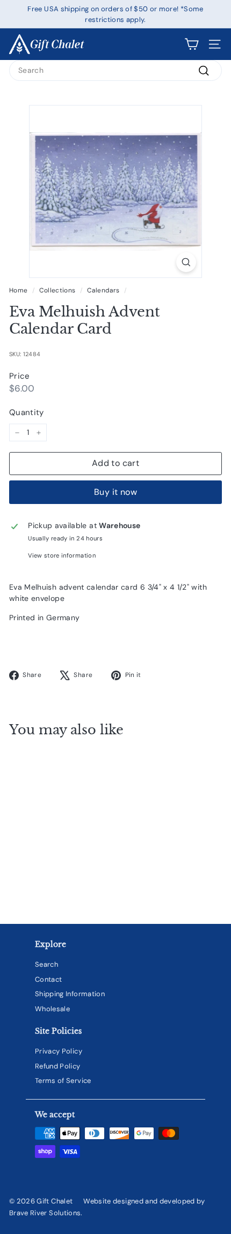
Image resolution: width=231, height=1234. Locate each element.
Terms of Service (63, 1080)
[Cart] (191, 44)
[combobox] (115, 70)
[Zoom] (186, 262)
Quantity (26, 412)
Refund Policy (58, 1066)
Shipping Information (70, 993)
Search (46, 964)
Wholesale (52, 1008)
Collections (57, 290)
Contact (48, 979)
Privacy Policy (58, 1051)
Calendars (103, 290)
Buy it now (115, 492)
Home (18, 290)
